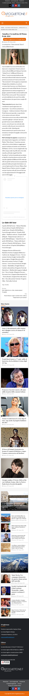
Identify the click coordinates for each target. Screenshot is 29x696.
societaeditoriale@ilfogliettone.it (9, 655)
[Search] (26, 23)
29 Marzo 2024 (12, 42)
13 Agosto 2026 (21, 604)
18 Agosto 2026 (21, 596)
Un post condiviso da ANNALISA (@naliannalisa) (14, 217)
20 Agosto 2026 (11, 334)
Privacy (13, 2)
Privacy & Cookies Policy (22, 2)
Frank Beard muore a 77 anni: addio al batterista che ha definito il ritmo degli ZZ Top (14, 361)
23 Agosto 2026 (21, 549)
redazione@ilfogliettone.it (7, 637)
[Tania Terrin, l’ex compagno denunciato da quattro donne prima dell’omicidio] (5, 578)
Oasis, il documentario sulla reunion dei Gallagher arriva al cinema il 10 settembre (13, 330)
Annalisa (7, 284)
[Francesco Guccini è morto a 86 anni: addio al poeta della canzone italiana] (14, 378)
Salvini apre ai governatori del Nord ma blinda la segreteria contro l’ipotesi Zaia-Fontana (18, 537)
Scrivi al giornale (14, 0)
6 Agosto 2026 (11, 393)
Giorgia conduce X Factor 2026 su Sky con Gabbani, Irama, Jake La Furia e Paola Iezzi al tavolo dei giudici (14, 482)
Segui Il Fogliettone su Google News (14, 39)
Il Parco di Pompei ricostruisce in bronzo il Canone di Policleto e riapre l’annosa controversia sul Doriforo (14, 451)
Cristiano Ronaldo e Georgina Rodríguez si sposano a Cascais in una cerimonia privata (19, 602)
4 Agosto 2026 (11, 424)
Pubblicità (21, 0)
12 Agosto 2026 (21, 530)
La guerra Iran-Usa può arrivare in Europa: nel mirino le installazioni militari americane (14, 505)
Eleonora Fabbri (6, 509)
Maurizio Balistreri (16, 520)
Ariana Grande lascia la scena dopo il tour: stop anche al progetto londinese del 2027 (14, 420)
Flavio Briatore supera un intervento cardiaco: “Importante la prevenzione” (15, 295)
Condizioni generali (6, 2)
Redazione (7, 0)
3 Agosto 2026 (11, 455)
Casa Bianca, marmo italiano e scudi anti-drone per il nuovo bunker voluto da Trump (18, 547)
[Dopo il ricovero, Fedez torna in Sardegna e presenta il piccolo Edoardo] (5, 612)
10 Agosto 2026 (21, 614)
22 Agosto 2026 (11, 570)
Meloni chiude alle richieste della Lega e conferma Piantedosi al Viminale (19, 527)
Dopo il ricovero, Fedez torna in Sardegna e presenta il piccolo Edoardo (19, 611)
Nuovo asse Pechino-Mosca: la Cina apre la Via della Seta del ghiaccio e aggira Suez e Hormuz (19, 517)
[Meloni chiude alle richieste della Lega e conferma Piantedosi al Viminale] (5, 527)
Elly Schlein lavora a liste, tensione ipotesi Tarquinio (12, 290)
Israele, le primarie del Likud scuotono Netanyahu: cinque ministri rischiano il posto (19, 590)
